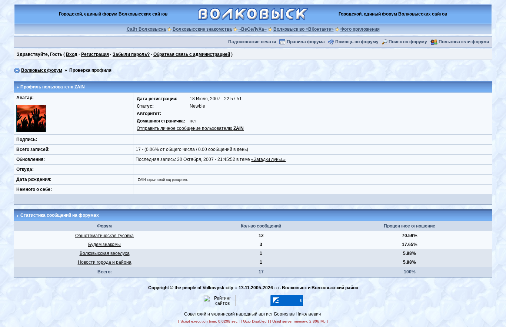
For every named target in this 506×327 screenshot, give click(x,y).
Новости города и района (105, 262)
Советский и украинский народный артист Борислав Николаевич (252, 314)
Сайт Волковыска (146, 29)
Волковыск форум (41, 70)
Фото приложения (360, 29)
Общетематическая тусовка (104, 235)
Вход (71, 54)
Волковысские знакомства (202, 29)
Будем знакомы (104, 244)
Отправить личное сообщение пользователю (190, 128)
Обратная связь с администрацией (191, 54)
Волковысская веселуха (105, 253)
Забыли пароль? (131, 54)
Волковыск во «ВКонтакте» (303, 29)
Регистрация (95, 54)
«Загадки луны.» (268, 159)
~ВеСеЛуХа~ (253, 29)
